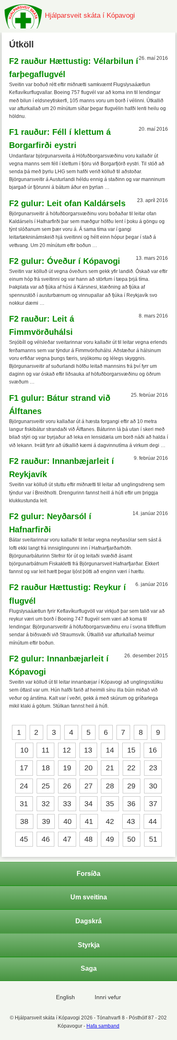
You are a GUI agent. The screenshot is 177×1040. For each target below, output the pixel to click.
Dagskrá (88, 921)
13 (88, 750)
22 (131, 768)
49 (110, 839)
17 (24, 768)
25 (46, 786)
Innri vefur (108, 997)
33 (67, 804)
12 (67, 750)
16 (153, 750)
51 (153, 839)
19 (67, 768)
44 (153, 821)
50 (131, 839)
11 (45, 750)
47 (67, 839)
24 (24, 786)
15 (131, 750)
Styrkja (89, 944)
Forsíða (88, 873)
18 (46, 768)
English (65, 997)
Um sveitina (88, 897)
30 (153, 786)
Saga (89, 968)
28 (110, 786)
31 (24, 804)
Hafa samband (102, 1026)
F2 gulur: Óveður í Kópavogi (64, 261)
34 (88, 804)
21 (110, 768)
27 (88, 786)
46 (46, 839)
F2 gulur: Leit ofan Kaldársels (67, 203)
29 (131, 786)
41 (89, 821)
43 (131, 821)
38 (24, 821)
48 (88, 839)
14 (110, 750)
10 (24, 750)
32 (46, 804)
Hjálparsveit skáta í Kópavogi (90, 15)
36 (131, 804)
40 (67, 821)
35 (110, 804)
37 (153, 804)
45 (24, 839)
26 (67, 786)
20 (88, 768)
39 (46, 821)
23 (153, 768)
